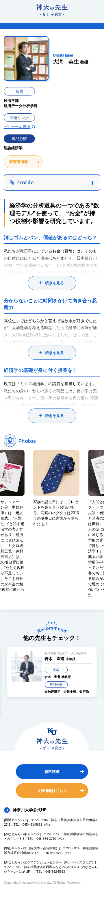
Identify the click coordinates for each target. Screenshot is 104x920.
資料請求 (52, 771)
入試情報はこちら (52, 790)
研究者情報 (18, 162)
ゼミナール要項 (17, 127)
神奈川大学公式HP (30, 809)
